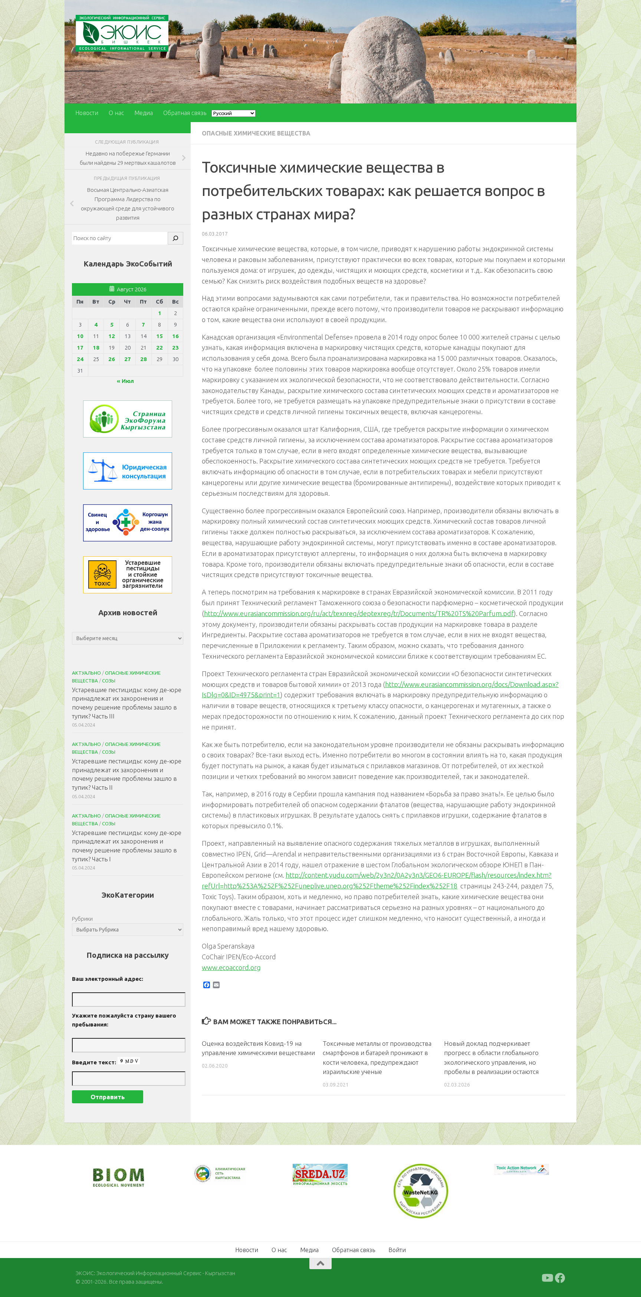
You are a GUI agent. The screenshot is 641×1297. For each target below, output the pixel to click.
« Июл (125, 381)
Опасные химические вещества (256, 133)
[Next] (231, 1178)
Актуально (86, 672)
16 (175, 336)
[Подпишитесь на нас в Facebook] (560, 1277)
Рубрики (82, 919)
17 (80, 347)
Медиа (143, 112)
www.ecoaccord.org (231, 967)
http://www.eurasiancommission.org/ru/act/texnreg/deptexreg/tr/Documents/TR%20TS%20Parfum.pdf (359, 613)
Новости (86, 112)
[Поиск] (175, 238)
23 (175, 347)
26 (111, 359)
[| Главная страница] (122, 33)
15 (159, 336)
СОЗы (108, 680)
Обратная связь (184, 112)
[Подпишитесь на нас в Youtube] (547, 1277)
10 (80, 336)
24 (80, 359)
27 (127, 359)
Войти (397, 1249)
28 (143, 359)
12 (111, 336)
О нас (116, 112)
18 (96, 347)
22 (159, 347)
